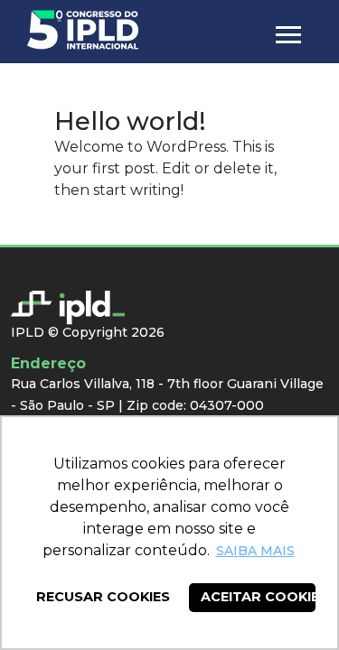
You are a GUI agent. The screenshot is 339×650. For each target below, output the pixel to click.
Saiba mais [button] (255, 551)
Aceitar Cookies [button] (258, 597)
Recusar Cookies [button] (103, 597)
